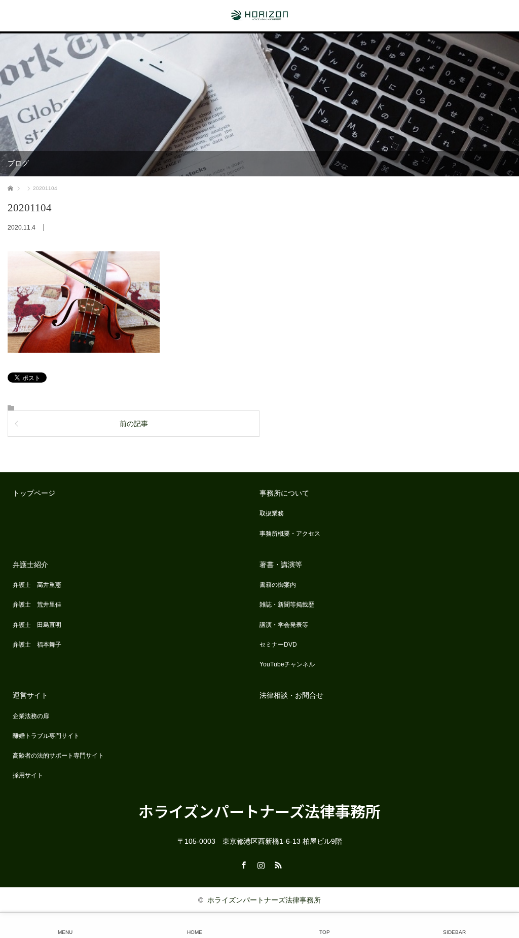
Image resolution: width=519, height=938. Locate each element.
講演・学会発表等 (284, 624)
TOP (324, 932)
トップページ (34, 493)
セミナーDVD (278, 644)
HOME (194, 932)
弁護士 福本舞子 (37, 644)
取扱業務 (272, 513)
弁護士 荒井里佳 (37, 604)
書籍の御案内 (278, 584)
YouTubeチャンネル (287, 664)
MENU (65, 932)
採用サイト (28, 775)
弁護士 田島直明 (37, 624)
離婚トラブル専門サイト (46, 735)
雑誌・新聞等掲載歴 (287, 604)
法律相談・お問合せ (291, 695)
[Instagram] (259, 863)
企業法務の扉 (31, 716)
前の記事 (134, 424)
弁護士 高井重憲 (37, 584)
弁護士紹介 (30, 564)
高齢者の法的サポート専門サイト (58, 755)
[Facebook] (242, 863)
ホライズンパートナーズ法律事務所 (259, 811)
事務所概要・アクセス (290, 533)
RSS (276, 863)
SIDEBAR (454, 932)
